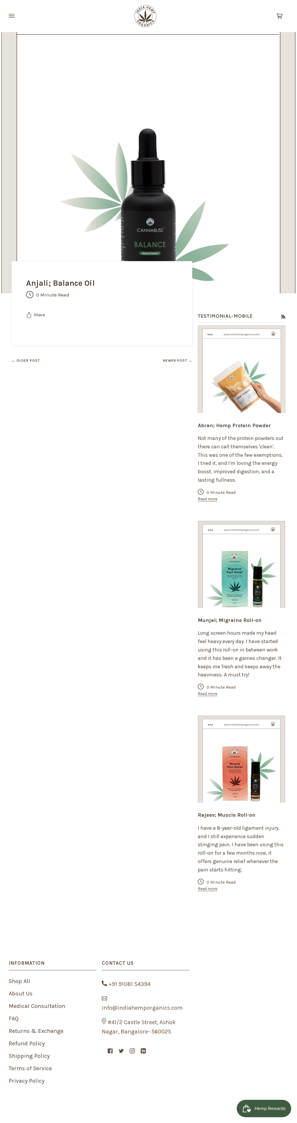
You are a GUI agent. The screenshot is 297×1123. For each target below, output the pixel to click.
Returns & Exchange (36, 1031)
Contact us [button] (118, 963)
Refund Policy (27, 1043)
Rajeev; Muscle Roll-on (227, 815)
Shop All (19, 981)
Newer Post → (177, 360)
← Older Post (26, 360)
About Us (20, 993)
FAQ (14, 1018)
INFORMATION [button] (27, 963)
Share (39, 314)
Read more (207, 498)
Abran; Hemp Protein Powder (234, 426)
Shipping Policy (29, 1056)
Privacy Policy (26, 1081)
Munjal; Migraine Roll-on (230, 620)
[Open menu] (17, 16)
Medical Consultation (37, 1006)
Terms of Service (30, 1068)
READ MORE (241, 403)
